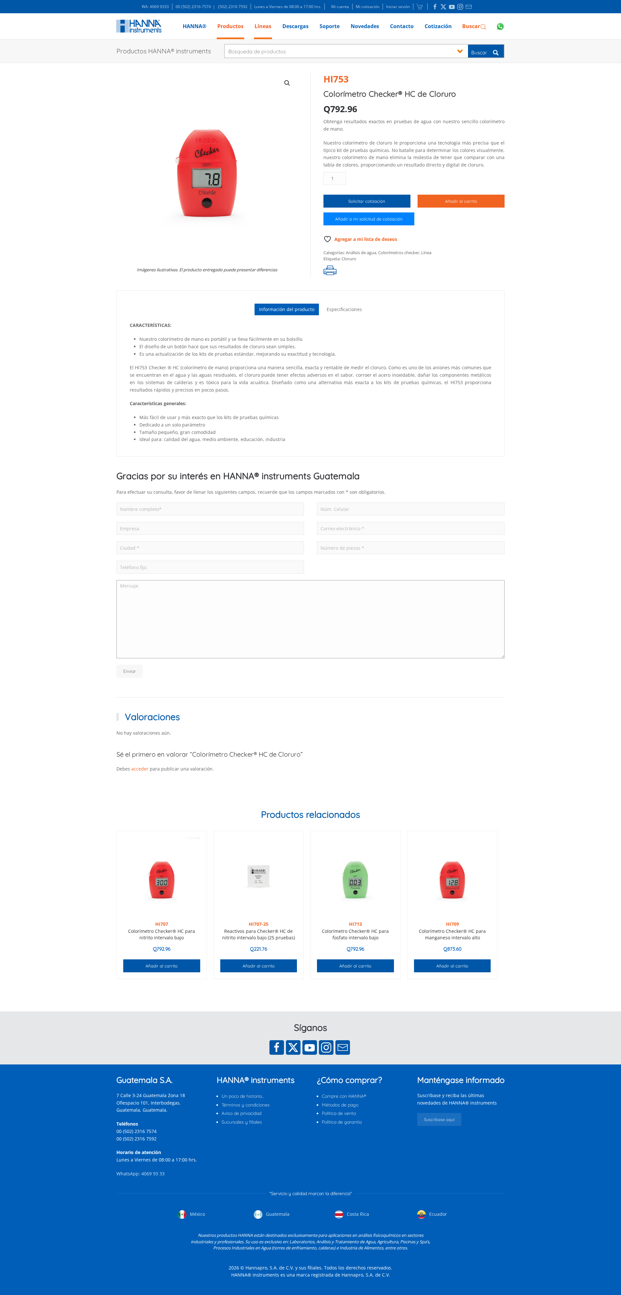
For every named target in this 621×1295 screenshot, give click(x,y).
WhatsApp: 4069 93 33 (140, 1174)
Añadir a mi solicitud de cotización (369, 218)
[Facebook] (276, 1047)
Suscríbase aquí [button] (439, 1119)
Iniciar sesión (398, 6)
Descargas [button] (295, 26)
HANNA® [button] (194, 26)
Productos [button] (230, 26)
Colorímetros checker (398, 252)
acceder (139, 769)
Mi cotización (367, 6)
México (197, 1214)
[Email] (342, 1047)
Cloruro (349, 259)
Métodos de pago (340, 1105)
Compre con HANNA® (344, 1096)
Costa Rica (357, 1214)
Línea (426, 252)
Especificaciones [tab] (344, 309)
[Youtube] (309, 1047)
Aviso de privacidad (241, 1113)
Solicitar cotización (366, 201)
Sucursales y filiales (242, 1122)
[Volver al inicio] (138, 26)
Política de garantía (342, 1122)
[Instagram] (326, 1047)
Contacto (402, 26)
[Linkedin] (435, 7)
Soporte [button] (330, 26)
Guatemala (277, 1214)
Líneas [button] (263, 26)
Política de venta (339, 1113)
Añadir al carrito (461, 201)
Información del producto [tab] (286, 309)
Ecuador (437, 1214)
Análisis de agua (361, 252)
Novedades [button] (365, 26)
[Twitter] (293, 1047)
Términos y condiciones (246, 1105)
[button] (474, 26)
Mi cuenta (340, 6)
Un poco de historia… (243, 1096)
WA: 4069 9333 (155, 6)
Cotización (438, 26)
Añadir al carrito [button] (162, 965)
